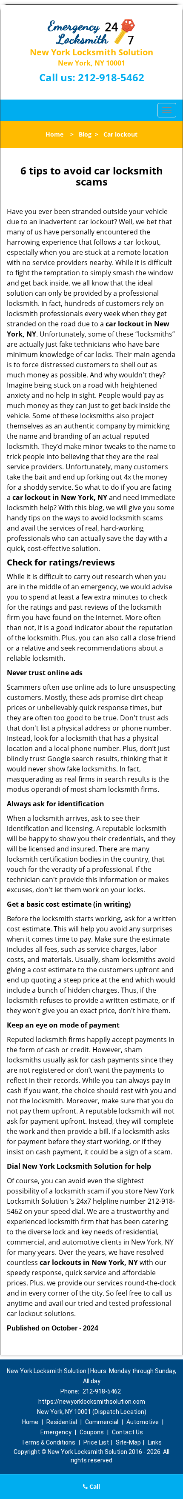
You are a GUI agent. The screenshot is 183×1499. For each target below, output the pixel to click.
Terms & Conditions (48, 1442)
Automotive (142, 1422)
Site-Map (128, 1442)
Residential (61, 1422)
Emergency (55, 1432)
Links (155, 1442)
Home (54, 134)
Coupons (92, 1432)
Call (94, 1486)
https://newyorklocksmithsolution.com (91, 1401)
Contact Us (127, 1432)
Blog (85, 134)
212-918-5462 (111, 77)
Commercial (101, 1422)
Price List (96, 1442)
